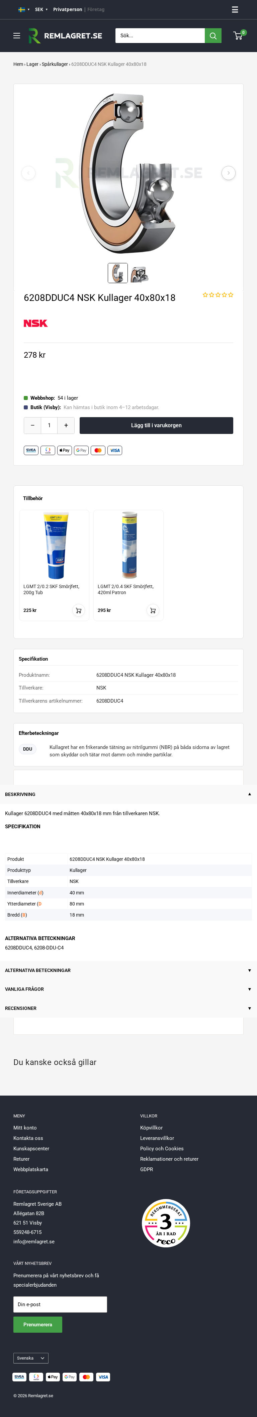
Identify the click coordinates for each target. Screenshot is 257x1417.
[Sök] (213, 35)
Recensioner (20, 1008)
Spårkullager (55, 64)
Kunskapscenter (31, 1149)
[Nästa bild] (229, 173)
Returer (21, 1159)
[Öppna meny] (16, 35)
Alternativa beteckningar (38, 970)
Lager (32, 64)
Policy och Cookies (162, 1149)
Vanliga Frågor (24, 989)
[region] (128, 571)
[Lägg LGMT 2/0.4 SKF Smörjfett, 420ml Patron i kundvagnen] (153, 610)
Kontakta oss (28, 1138)
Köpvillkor (151, 1128)
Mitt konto (25, 1128)
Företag (96, 9)
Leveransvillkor (157, 1138)
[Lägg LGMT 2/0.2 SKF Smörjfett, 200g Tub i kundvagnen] (78, 610)
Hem (18, 64)
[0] (238, 36)
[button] (218, 295)
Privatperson (67, 9)
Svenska (25, 1358)
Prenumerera (37, 1325)
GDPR (146, 1169)
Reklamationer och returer (169, 1159)
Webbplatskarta (30, 1169)
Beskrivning (20, 794)
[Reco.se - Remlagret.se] (166, 1216)
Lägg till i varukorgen (156, 425)
